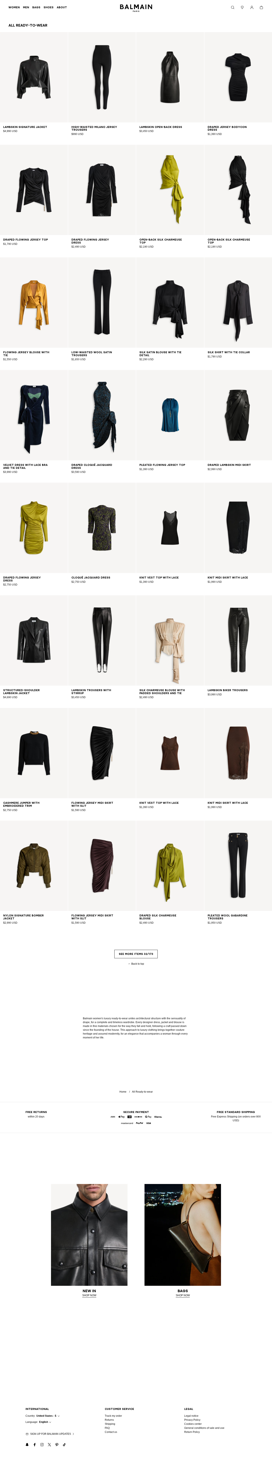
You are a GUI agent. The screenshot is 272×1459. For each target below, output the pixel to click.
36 (25, 126)
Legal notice (191, 1415)
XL (242, 126)
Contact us (111, 1432)
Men (26, 7)
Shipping (110, 1423)
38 (30, 126)
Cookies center (193, 1424)
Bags (36, 7)
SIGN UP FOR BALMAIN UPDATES (50, 1433)
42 (40, 126)
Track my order (113, 1415)
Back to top (137, 964)
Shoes (49, 7)
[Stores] (242, 7)
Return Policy (192, 1432)
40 (35, 126)
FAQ (107, 1427)
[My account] (252, 7)
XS (225, 126)
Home (122, 1091)
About (62, 7)
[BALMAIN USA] (136, 7)
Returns (109, 1419)
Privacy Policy (192, 1419)
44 (250, 352)
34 (20, 126)
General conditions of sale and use (204, 1427)
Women (14, 7)
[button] (233, 7)
